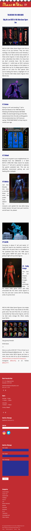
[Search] (20, 4)
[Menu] (25, 4)
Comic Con (4, 493)
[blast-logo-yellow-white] (12, 4)
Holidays (4, 497)
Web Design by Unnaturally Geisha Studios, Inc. (11, 527)
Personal (4, 507)
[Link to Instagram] (5, 390)
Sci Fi (3, 511)
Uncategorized (6, 515)
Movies (4, 505)
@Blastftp (13, 361)
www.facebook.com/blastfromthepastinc (14, 358)
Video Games (5, 517)
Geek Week (5, 495)
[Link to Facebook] (3, 390)
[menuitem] (20, 4)
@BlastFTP (5, 363)
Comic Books (5, 492)
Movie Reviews (6, 503)
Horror (4, 499)
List (3, 501)
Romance (4, 509)
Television (4, 513)
